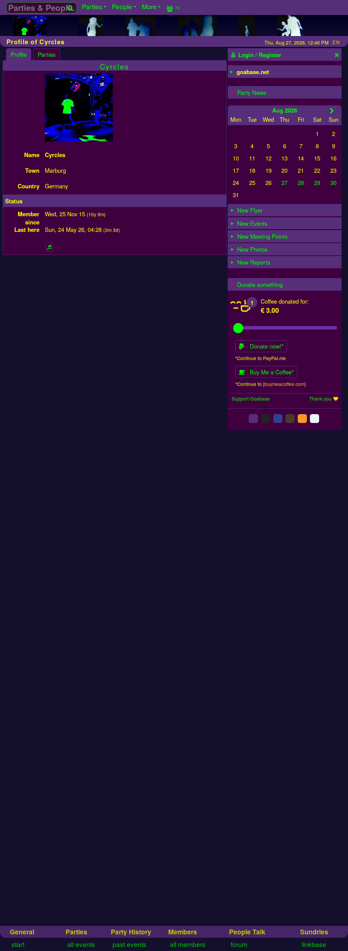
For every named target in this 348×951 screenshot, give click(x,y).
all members (188, 944)
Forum (239, 944)
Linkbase (314, 944)
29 (317, 183)
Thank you (320, 398)
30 (333, 183)
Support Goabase (251, 398)
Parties (46, 54)
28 (301, 183)
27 (284, 183)
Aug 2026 (284, 110)
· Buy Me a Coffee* (269, 372)
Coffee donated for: (285, 301)
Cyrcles (114, 66)
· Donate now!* (264, 346)
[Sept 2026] (332, 110)
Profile (19, 54)
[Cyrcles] (30, 33)
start (18, 944)
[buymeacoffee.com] (284, 383)
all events (81, 944)
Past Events (129, 944)
